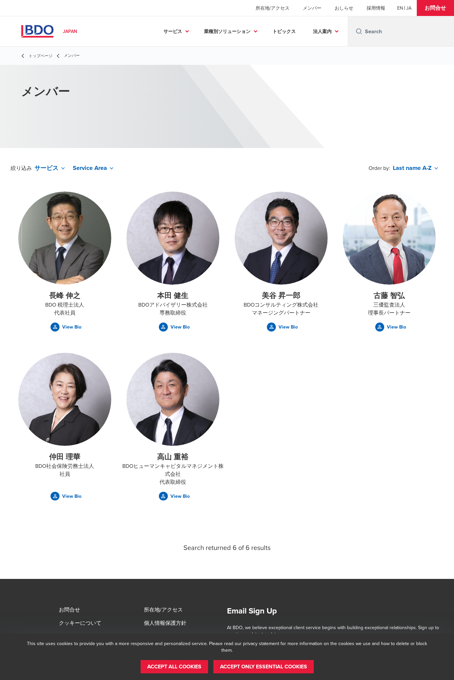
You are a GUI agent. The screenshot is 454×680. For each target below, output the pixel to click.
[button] (435, 8)
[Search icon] (359, 31)
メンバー (312, 8)
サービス (173, 31)
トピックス (284, 31)
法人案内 (322, 31)
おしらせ (344, 8)
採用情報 (376, 8)
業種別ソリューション (227, 31)
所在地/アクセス (272, 8)
